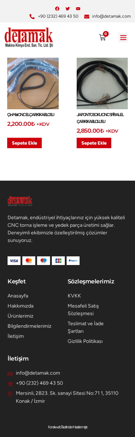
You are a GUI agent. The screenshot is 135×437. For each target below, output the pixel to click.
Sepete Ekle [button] (24, 143)
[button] (123, 37)
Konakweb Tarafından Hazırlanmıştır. (67, 427)
